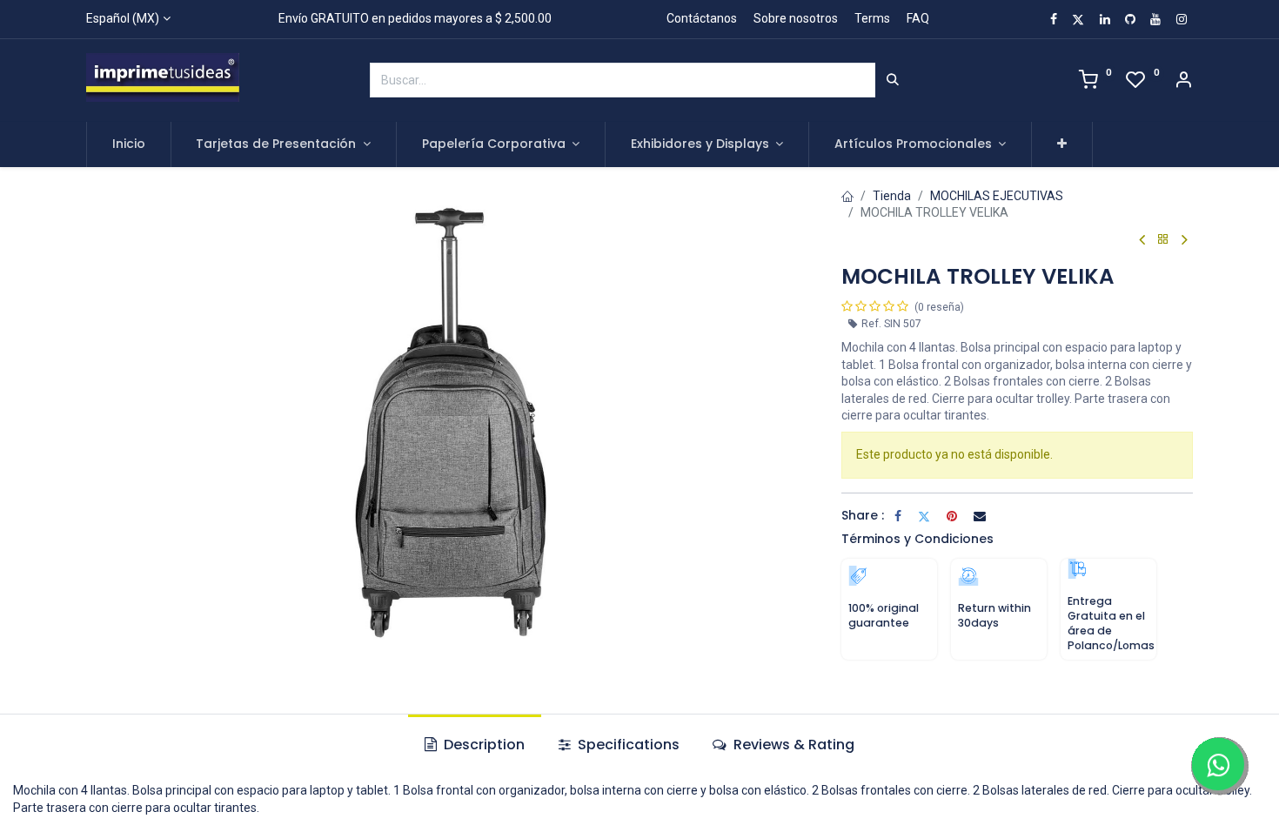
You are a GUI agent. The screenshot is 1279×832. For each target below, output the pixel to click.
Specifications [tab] (627, 745)
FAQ (918, 18)
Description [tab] (482, 745)
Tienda (892, 196)
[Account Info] (1183, 82)
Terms (872, 18)
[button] (1062, 144)
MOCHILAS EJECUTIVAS (996, 196)
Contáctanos (701, 18)
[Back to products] (1163, 240)
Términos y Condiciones (917, 538)
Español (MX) (122, 18)
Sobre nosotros (795, 18)
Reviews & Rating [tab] (792, 745)
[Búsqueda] (892, 80)
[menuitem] (129, 144)
